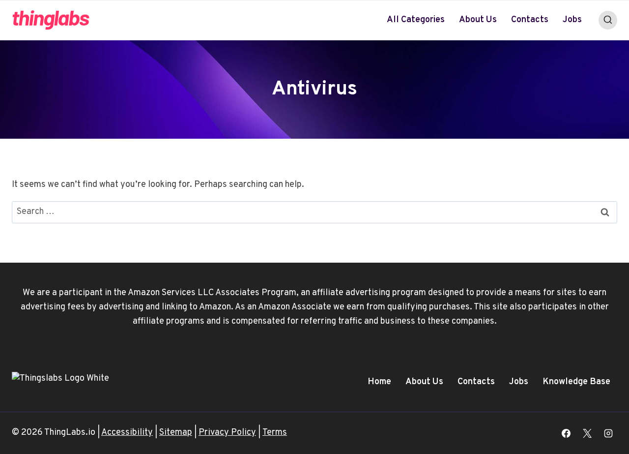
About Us (478, 20)
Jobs (572, 20)
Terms (274, 432)
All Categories (416, 20)
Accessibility (127, 432)
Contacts (529, 20)
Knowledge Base (576, 382)
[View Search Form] (608, 20)
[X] (587, 433)
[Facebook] (566, 433)
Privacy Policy (227, 432)
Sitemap (175, 432)
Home (379, 382)
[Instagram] (608, 433)
